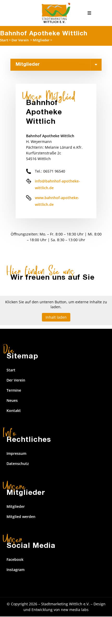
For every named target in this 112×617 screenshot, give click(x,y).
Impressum (16, 453)
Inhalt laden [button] (56, 317)
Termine (14, 390)
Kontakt (14, 410)
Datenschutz (18, 463)
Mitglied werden (21, 516)
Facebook (15, 559)
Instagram (15, 569)
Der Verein (20, 40)
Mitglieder (41, 40)
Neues (12, 400)
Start (4, 40)
